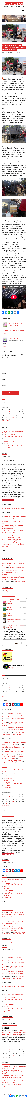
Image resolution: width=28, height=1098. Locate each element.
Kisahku (4, 28)
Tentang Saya (7, 449)
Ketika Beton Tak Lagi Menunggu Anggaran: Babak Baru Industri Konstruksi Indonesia (13, 544)
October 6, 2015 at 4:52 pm (15, 340)
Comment (5, 357)
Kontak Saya (7, 443)
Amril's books (14, 600)
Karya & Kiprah (8, 440)
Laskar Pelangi (10, 602)
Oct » (7, 420)
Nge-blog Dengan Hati (12, 626)
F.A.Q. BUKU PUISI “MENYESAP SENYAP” (14, 436)
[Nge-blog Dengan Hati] (4, 629)
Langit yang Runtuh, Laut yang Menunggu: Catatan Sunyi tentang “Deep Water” (13, 521)
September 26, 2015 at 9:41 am (16, 327)
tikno (5, 561)
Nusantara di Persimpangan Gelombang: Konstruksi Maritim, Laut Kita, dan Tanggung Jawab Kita (13, 577)
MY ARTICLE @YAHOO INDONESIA (13, 445)
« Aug (3, 420)
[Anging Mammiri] (7, 661)
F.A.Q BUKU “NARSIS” (9, 434)
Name (4, 373)
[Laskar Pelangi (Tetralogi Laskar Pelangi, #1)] (4, 605)
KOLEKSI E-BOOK (9, 441)
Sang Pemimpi (9, 607)
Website (4, 385)
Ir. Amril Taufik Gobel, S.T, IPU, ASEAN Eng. (13, 508)
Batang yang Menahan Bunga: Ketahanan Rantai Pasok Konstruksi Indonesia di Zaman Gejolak (12, 539)
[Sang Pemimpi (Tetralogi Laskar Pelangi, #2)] (4, 611)
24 (13, 417)
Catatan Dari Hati (14, 3)
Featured (4, 26)
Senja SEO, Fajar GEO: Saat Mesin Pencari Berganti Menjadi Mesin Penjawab (12, 572)
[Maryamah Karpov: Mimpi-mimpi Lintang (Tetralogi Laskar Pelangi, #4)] (4, 623)
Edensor (8, 613)
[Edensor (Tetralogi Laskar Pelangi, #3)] (4, 617)
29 (6, 419)
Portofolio (7, 447)
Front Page (7, 438)
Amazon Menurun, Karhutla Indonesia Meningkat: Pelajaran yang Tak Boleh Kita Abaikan (13, 563)
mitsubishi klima (13, 338)
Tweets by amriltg (7, 942)
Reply (4, 333)
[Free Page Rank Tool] (8, 591)
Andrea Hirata (9, 603)
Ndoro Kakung (9, 627)
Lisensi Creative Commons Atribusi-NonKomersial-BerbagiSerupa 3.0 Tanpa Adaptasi (14, 1032)
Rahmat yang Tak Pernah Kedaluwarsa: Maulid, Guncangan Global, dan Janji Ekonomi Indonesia (13, 526)
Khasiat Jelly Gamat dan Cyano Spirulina (13, 330)
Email (3, 379)
